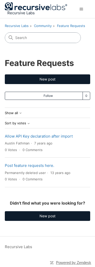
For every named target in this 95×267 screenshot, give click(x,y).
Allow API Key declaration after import (39, 136)
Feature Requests (71, 26)
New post (47, 79)
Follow (48, 96)
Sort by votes (16, 123)
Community (43, 26)
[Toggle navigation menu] (81, 9)
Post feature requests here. (29, 165)
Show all (12, 113)
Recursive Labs (17, 26)
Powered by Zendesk (73, 262)
